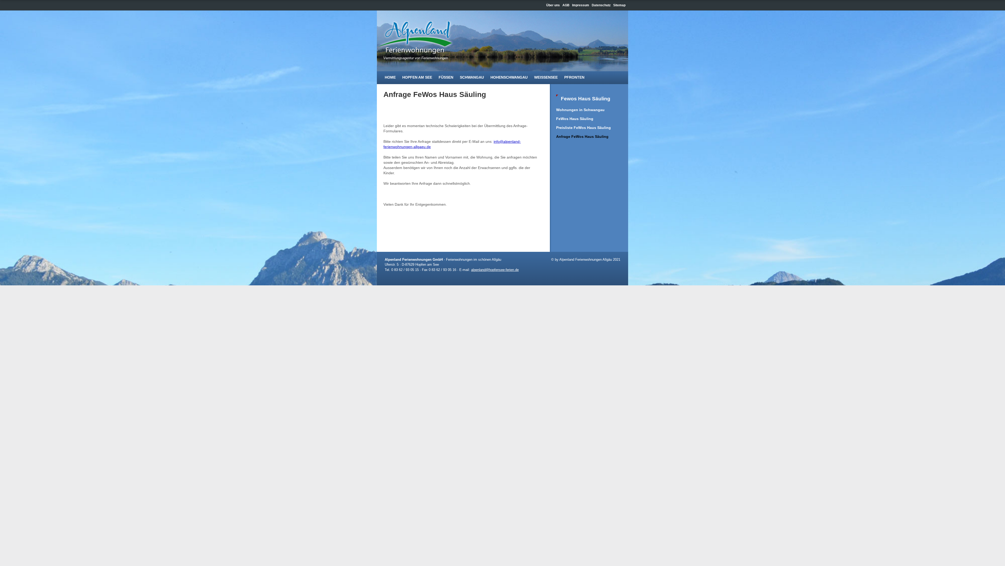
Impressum (580, 5)
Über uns (553, 5)
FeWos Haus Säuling (574, 119)
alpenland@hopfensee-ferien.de (495, 270)
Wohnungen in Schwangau (580, 110)
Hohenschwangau (509, 77)
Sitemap (619, 5)
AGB (566, 5)
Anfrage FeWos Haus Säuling (582, 137)
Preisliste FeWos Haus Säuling (583, 128)
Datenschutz (601, 5)
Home (390, 77)
